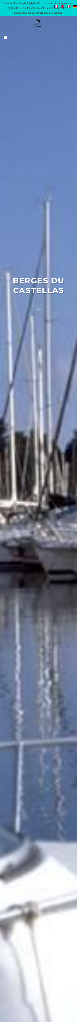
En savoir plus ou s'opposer (47, 12)
